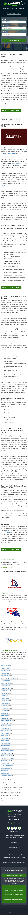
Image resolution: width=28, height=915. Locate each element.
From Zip (4, 19)
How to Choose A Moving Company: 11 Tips (11, 789)
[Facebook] (12, 828)
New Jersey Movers (6, 753)
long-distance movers (10, 153)
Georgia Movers (5, 690)
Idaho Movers (4, 695)
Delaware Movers (5, 685)
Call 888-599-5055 (14, 13)
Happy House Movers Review (9, 593)
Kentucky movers (5, 708)
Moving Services (5, 743)
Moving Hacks (5, 738)
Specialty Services (5, 768)
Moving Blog (14, 842)
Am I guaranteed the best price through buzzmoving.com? (14, 895)
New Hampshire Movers (7, 750)
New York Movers (5, 760)
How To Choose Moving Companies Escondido (11, 787)
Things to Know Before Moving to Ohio (9, 782)
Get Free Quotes (13, 40)
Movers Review (5, 733)
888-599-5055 (15, 820)
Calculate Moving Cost (14, 847)
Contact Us (14, 840)
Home (4, 8)
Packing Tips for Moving (7, 763)
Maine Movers (5, 715)
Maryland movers (5, 718)
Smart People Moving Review (9, 650)
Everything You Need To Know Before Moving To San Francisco (12, 799)
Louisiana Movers (5, 713)
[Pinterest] (8, 828)
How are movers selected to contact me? (14, 890)
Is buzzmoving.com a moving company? (14, 875)
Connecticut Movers (6, 683)
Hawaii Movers (5, 693)
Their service (9, 532)
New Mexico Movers (6, 755)
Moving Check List (7, 567)
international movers (17, 163)
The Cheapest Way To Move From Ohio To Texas (11, 792)
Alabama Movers (5, 665)
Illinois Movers (5, 698)
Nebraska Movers (5, 745)
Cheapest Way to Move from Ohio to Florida (11, 784)
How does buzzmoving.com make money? (14, 886)
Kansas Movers (5, 705)
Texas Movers (4, 770)
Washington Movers (6, 775)
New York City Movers (7, 758)
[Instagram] (16, 828)
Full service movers (6, 688)
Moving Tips (22, 8)
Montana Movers (5, 730)
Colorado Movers (5, 680)
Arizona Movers (5, 673)
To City (4, 31)
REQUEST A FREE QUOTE (11, 110)
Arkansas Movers (5, 675)
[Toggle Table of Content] (16, 120)
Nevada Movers (5, 748)
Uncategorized (5, 773)
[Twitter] (19, 828)
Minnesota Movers (6, 725)
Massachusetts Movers (7, 720)
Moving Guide (4, 735)
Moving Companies (12, 8)
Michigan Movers (5, 723)
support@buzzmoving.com (16, 823)
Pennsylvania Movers (6, 765)
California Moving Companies (8, 678)
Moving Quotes (5, 740)
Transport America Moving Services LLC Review (13, 621)
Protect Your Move (14, 845)
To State (4, 25)
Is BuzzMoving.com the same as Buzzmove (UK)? (14, 900)
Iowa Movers (4, 703)
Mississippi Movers (6, 728)
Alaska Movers (5, 668)
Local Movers (4, 710)
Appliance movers (5, 670)
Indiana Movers (5, 700)
